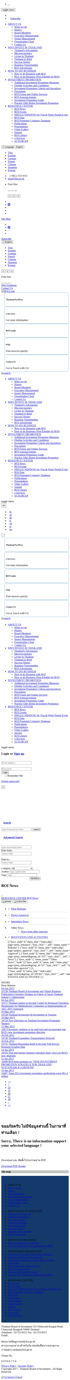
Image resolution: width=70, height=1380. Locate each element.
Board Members (22, 32)
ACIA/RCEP (21, 141)
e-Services (19, 138)
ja (10, 526)
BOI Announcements (25, 97)
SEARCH (35, 878)
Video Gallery (21, 129)
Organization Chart (24, 41)
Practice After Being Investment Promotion (36, 103)
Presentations (21, 126)
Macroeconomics (23, 53)
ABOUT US (14, 24)
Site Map (6, 219)
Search (7, 822)
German (12, 158)
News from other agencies (34, 931)
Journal (18, 132)
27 (9, 1096)
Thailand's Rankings (18, 1217)
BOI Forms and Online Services (30, 94)
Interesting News (19, 921)
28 (9, 1099)
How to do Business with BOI (30, 73)
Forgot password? (10, 781)
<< (9, 1081)
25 (9, 1090)
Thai (10, 152)
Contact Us (20, 44)
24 (9, 1087)
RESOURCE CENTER (20, 106)
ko (10, 529)
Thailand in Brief (23, 59)
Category (6, 868)
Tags (3, 875)
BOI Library (20, 135)
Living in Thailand (24, 56)
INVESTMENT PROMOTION (24, 79)
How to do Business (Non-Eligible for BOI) (37, 76)
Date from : (7, 850)
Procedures (20, 91)
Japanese (12, 167)
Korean (11, 170)
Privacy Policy (8, 1366)
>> (9, 1105)
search (36, 829)
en (10, 514)
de (10, 517)
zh (10, 523)
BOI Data (19, 117)
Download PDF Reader (13, 1166)
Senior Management (24, 38)
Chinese (12, 164)
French (11, 161)
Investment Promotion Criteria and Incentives (37, 88)
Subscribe (15, 18)
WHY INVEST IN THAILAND (25, 47)
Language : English (13, 147)
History (18, 29)
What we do (20, 27)
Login (5, 772)
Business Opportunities (26, 65)
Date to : (5, 859)
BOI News (20, 109)
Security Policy (26, 1366)
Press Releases (18, 908)
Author (5, 871)
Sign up (19, 753)
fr (10, 520)
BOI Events (20, 111)
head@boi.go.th (16, 178)
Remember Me (15, 775)
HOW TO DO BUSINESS (22, 70)
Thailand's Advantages (26, 50)
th (10, 511)
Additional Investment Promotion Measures (36, 82)
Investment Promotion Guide (29, 100)
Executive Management (26, 35)
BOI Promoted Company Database (32, 120)
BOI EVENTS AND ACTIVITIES (29, 937)
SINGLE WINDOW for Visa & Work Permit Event (41, 114)
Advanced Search (13, 837)
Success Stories (22, 62)
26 (9, 1093)
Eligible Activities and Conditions (31, 85)
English (12, 155)
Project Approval (19, 915)
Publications (20, 123)
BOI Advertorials (23, 68)
